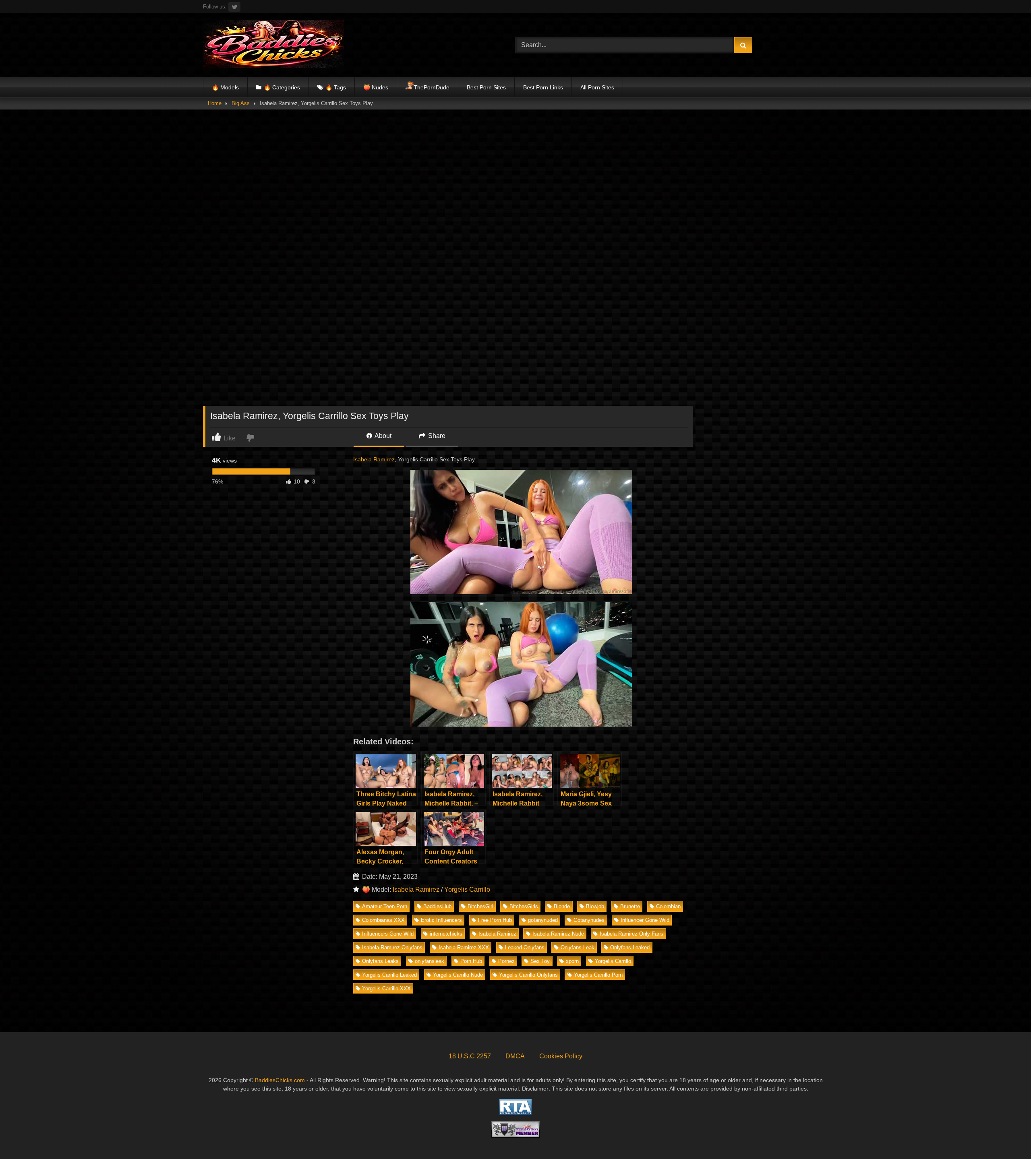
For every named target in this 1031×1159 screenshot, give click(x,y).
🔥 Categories (282, 87)
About (382, 435)
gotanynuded (543, 920)
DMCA (515, 1056)
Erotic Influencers (441, 920)
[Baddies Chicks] (273, 45)
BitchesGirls (523, 906)
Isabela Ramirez (374, 459)
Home (215, 103)
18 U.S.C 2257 (470, 1056)
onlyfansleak (429, 961)
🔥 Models (225, 87)
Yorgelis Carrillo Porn (598, 975)
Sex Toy (540, 961)
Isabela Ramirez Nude (558, 934)
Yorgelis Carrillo (467, 889)
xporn (572, 961)
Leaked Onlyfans (524, 947)
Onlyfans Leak (577, 947)
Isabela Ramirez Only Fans (631, 934)
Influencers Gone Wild (388, 934)
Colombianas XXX (383, 920)
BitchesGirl (480, 906)
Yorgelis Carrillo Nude (458, 975)
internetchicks (446, 934)
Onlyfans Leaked (630, 947)
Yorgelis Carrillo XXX (386, 988)
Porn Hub (471, 961)
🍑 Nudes (375, 87)
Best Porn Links (543, 87)
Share (435, 435)
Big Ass (241, 103)
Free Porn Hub (495, 920)
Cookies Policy (560, 1056)
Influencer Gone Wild (645, 920)
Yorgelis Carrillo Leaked (389, 975)
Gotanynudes (589, 920)
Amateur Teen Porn (384, 906)
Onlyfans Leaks (380, 961)
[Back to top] (1006, 1135)
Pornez (506, 961)
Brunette (630, 906)
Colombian (668, 906)
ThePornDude (431, 87)
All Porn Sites (597, 87)
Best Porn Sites (486, 87)
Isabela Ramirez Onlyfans (392, 947)
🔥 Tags (335, 87)
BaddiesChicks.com (280, 1080)
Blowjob (595, 906)
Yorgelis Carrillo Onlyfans (528, 975)
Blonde (562, 906)
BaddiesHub (437, 906)
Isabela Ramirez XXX (464, 947)
